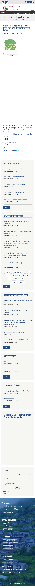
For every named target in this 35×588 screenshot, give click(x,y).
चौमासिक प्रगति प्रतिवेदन (10, 543)
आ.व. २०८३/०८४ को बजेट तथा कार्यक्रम (14, 169)
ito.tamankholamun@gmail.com (16, 570)
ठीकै (7, 481)
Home (4, 17)
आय (5, 369)
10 (16, 279)
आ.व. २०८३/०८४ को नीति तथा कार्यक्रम (14, 176)
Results (5, 493)
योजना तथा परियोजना (9, 399)
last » (22, 282)
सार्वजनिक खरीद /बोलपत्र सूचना (12, 506)
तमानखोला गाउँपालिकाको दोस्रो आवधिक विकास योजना (17, 391)
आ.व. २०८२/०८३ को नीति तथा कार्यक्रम (14, 192)
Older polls (6, 491)
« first (8, 272)
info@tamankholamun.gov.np (11, 572)
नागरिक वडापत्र (7, 529)
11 (22, 279)
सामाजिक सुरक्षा (7, 526)
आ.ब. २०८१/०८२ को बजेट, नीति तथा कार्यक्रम (15, 200)
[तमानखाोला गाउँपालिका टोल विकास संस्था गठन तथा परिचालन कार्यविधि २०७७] (10, 46)
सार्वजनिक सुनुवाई (8, 546)
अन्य (6, 207)
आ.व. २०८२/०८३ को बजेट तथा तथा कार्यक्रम (15, 184)
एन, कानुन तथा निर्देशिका (10, 509)
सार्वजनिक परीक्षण (8, 549)
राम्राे (7, 478)
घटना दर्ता (6, 523)
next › (14, 282)
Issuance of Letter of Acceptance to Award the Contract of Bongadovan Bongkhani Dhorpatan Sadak (18, 322)
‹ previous (17, 272)
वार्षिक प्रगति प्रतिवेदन (10, 540)
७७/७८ (4, 148)
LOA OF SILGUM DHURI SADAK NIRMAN (16, 340)
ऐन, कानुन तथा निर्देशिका (9, 142)
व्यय (5, 361)
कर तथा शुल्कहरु (8, 512)
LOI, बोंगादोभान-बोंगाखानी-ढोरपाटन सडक (14, 332)
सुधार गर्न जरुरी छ (10, 483)
